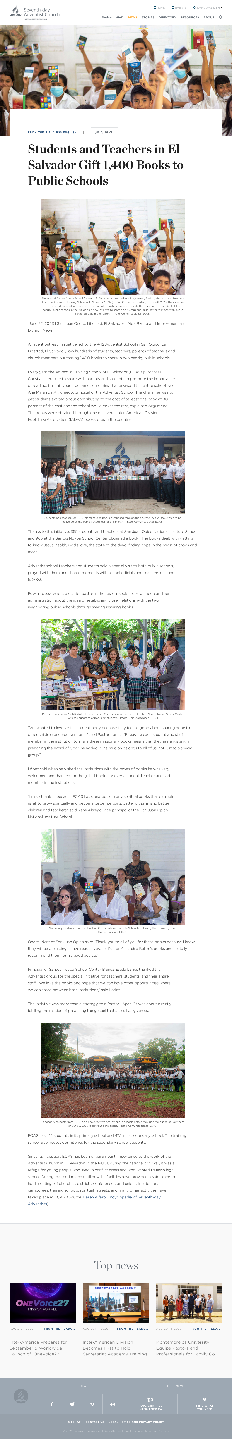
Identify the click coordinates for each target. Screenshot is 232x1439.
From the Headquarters (65, 1328)
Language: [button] (208, 7)
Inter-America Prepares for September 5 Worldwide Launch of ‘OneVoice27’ (38, 1348)
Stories (148, 17)
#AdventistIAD (112, 17)
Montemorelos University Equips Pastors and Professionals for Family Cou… (188, 1348)
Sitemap (74, 1422)
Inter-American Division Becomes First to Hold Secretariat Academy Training (115, 1348)
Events (181, 7)
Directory (167, 17)
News (132, 17)
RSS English (66, 132)
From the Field (41, 132)
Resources (190, 17)
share (107, 132)
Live (161, 7)
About (208, 17)
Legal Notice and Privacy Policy (136, 1422)
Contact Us (94, 1422)
